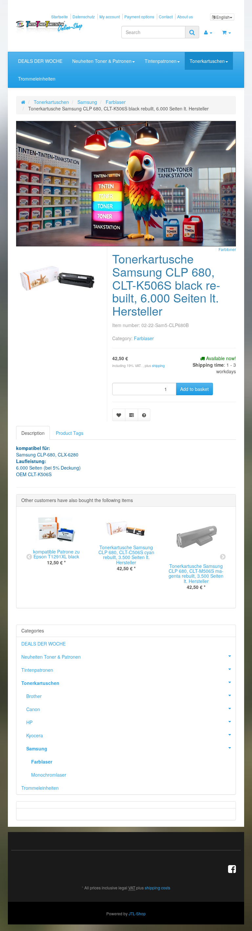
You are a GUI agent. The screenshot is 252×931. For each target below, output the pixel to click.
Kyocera (34, 735)
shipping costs (157, 887)
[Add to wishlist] (118, 415)
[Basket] (226, 32)
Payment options (139, 16)
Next (223, 557)
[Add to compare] (131, 415)
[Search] (192, 32)
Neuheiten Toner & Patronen (102, 61)
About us (185, 16)
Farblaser (144, 338)
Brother (34, 696)
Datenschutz (84, 16)
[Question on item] (144, 415)
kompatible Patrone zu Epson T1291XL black (56, 554)
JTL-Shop (137, 913)
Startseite (59, 16)
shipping (158, 365)
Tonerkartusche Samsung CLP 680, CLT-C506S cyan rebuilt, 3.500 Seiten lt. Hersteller (126, 555)
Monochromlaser (48, 774)
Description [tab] (33, 433)
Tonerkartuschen (207, 61)
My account (109, 16)
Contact (166, 16)
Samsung (36, 748)
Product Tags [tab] (69, 433)
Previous (29, 557)
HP (29, 722)
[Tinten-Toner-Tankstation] (49, 27)
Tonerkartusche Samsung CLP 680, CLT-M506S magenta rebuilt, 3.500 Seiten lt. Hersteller (196, 573)
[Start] (23, 102)
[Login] (208, 32)
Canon (33, 709)
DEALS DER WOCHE (40, 61)
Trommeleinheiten (36, 78)
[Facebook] (232, 868)
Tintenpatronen (161, 61)
